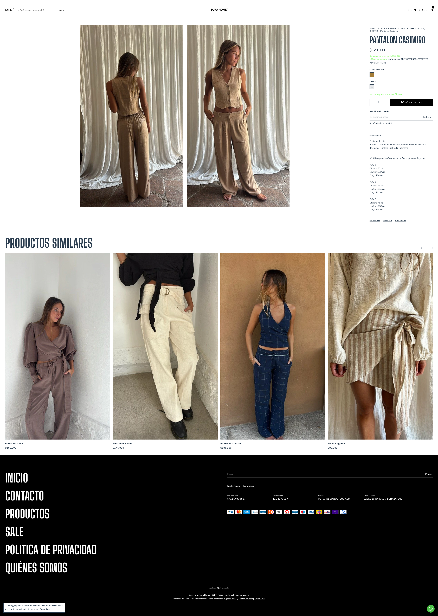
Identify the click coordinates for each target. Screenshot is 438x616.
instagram (233, 486)
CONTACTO (24, 496)
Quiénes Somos (36, 568)
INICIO (16, 478)
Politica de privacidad (50, 550)
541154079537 (236, 498)
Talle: (373, 81)
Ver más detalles (378, 63)
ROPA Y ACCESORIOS (388, 28)
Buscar (61, 10)
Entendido (45, 609)
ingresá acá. (230, 599)
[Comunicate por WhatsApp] (431, 609)
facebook (248, 486)
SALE (14, 532)
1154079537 (280, 498)
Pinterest (400, 220)
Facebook (375, 220)
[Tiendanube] (219, 588)
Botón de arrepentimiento (252, 599)
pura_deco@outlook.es (334, 498)
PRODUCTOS (27, 514)
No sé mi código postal (381, 123)
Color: (377, 69)
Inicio (372, 28)
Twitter (387, 220)
